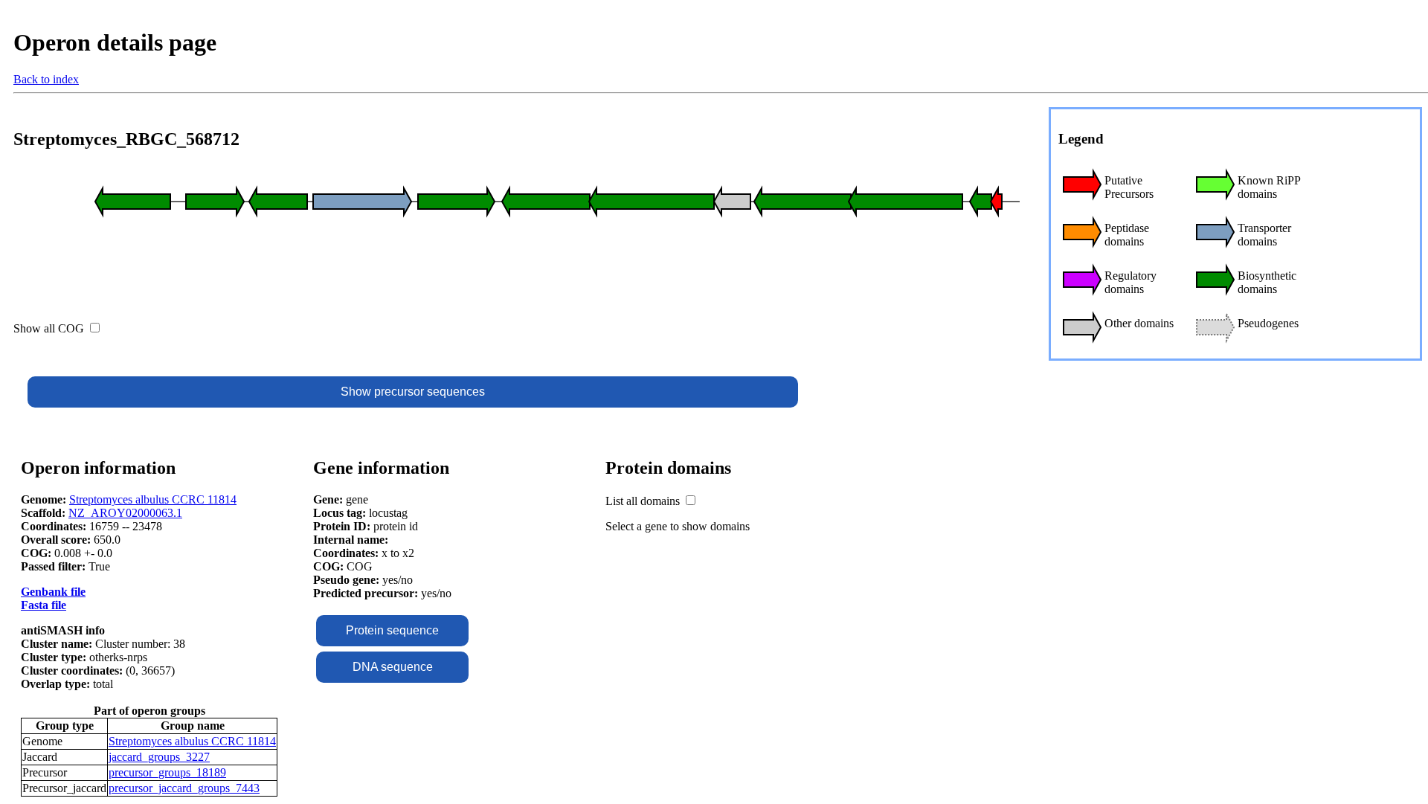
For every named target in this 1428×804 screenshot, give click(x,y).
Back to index (46, 79)
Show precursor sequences (413, 391)
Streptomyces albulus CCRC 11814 (153, 499)
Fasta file (43, 605)
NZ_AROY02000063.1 (125, 512)
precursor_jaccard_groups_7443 (184, 788)
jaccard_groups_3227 (159, 756)
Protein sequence (392, 630)
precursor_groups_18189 (167, 772)
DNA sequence (393, 666)
